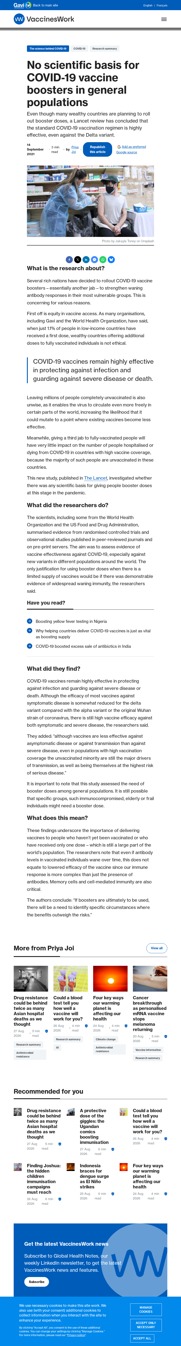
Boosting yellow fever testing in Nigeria (71, 621)
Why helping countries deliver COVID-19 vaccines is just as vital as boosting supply (93, 633)
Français (162, 5)
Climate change (106, 1039)
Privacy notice (76, 1335)
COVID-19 (79, 48)
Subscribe (36, 1282)
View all (157, 948)
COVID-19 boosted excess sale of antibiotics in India (83, 646)
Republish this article (98, 149)
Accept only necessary (146, 1325)
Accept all (142, 1338)
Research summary (104, 48)
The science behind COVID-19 (48, 48)
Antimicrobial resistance (24, 1054)
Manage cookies (146, 1310)
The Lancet (95, 478)
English (148, 5)
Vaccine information (148, 1050)
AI (57, 1047)
